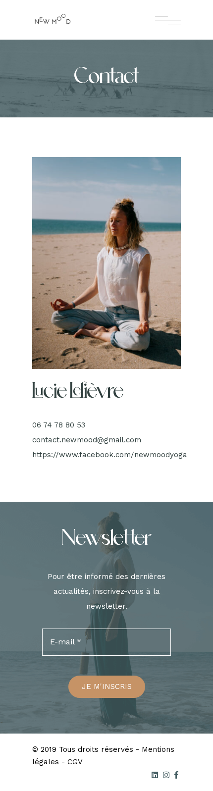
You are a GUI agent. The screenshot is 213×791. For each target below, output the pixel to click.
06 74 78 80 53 (58, 425)
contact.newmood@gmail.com (86, 439)
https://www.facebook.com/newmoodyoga (109, 454)
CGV (75, 761)
